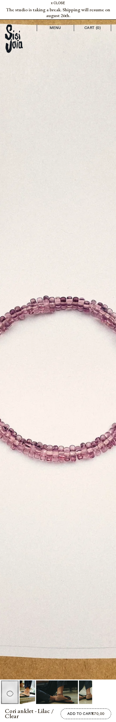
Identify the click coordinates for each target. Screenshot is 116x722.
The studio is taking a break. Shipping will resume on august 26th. (58, 12)
